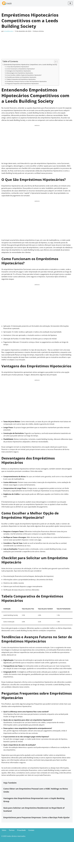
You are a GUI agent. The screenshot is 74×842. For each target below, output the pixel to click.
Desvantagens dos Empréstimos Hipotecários (20, 73)
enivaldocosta (8, 31)
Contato (31, 830)
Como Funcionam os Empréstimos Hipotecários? (21, 69)
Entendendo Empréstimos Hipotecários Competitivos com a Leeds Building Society (30, 64)
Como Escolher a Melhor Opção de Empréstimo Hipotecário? (24, 75)
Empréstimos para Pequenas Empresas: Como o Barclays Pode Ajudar (36, 817)
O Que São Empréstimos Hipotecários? (18, 67)
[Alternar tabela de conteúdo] (55, 61)
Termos (11, 830)
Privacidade (21, 830)
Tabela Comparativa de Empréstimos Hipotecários (21, 79)
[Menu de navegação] (70, 3)
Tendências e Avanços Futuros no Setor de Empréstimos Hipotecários (27, 81)
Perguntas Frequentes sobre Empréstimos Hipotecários (23, 83)
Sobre (4, 830)
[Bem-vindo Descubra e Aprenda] (7, 3)
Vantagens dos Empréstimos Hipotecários (19, 71)
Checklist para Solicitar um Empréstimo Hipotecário (21, 77)
